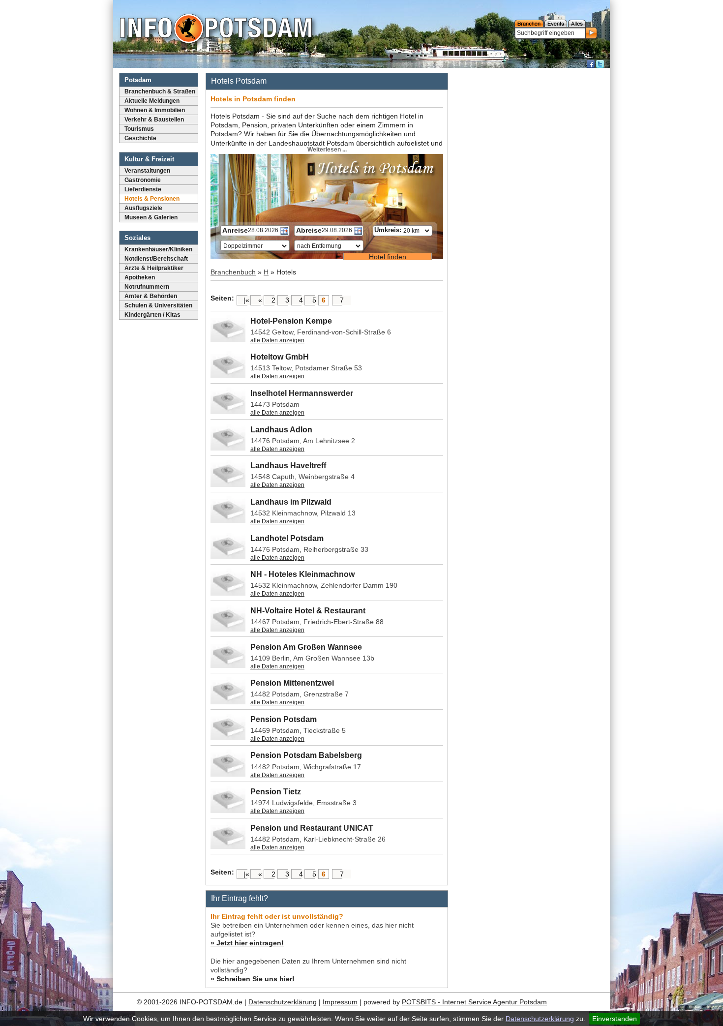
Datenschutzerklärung (540, 1019)
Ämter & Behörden (150, 296)
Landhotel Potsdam (287, 538)
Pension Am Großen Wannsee (306, 647)
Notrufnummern (146, 286)
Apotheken (139, 277)
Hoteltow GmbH (279, 357)
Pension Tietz (275, 791)
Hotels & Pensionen (152, 198)
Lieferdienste (142, 189)
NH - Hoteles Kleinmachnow (302, 574)
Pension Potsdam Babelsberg (306, 755)
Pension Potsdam (283, 719)
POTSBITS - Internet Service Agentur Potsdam (474, 1002)
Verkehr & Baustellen (154, 119)
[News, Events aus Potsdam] (216, 29)
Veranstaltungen (147, 170)
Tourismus (139, 128)
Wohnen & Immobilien (154, 110)
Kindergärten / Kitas (152, 314)
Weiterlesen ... (327, 149)
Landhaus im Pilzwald (290, 502)
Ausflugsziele (143, 208)
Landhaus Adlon (281, 429)
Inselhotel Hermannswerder (301, 393)
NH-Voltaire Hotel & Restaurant (307, 610)
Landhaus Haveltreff (288, 465)
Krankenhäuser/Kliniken (158, 249)
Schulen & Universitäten (158, 305)
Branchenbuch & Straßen (159, 91)
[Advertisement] (530, 218)
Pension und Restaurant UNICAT (311, 828)
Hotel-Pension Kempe (291, 321)
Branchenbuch (233, 272)
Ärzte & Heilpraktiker (153, 268)
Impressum (340, 1002)
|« (246, 300)
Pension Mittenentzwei (292, 683)
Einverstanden (614, 1019)
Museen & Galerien (151, 217)
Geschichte (140, 138)
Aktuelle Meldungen (152, 100)
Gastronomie (142, 180)
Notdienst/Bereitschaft (156, 258)
